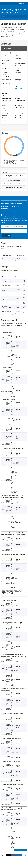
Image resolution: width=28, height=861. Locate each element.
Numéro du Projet (7, 53)
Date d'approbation (7, 69)
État (16, 53)
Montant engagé (6, 98)
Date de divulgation (20, 63)
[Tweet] (8, 855)
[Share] (14, 855)
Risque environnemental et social (7, 107)
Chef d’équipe (6, 58)
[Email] (3, 855)
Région (16, 86)
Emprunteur (18, 58)
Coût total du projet (7, 80)
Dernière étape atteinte (6, 114)
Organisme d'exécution (18, 80)
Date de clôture (19, 105)
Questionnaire (21, 850)
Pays (3, 63)
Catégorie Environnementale (20, 99)
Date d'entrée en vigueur (19, 69)
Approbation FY (6, 93)
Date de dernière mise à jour (19, 114)
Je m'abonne (6, 235)
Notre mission (4, 3)
